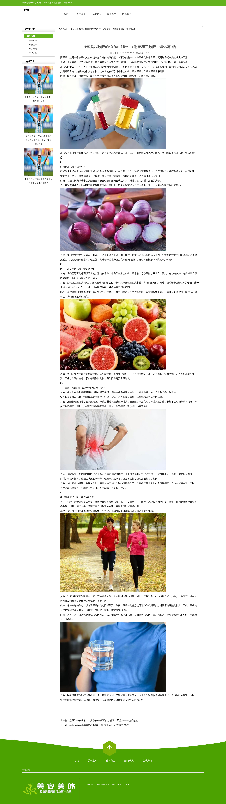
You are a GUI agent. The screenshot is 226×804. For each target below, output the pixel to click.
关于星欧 (81, 14)
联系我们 (127, 14)
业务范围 (96, 14)
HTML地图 (125, 784)
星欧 (71, 29)
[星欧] (26, 13)
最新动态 (111, 14)
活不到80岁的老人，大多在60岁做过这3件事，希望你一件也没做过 (103, 720)
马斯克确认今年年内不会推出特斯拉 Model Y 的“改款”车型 (99, 725)
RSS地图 (115, 784)
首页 (66, 14)
